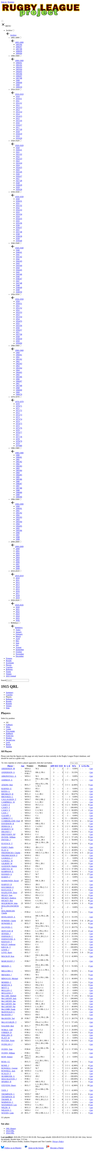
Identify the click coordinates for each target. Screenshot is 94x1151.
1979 (18, 443)
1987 (18, 486)
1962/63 (19, 364)
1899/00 (19, 53)
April (18, 639)
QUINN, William (8, 1053)
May (17, 641)
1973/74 (19, 419)
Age (22, 766)
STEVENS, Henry (8, 1085)
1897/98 (19, 49)
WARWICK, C (7, 1102)
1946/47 (19, 279)
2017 (18, 593)
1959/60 (19, 343)
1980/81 (19, 457)
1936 (18, 225)
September (20, 650)
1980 (18, 455)
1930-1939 (15, 192)
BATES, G (5, 791)
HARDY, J (5, 877)
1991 (18, 511)
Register (11, 2)
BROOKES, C (7, 797)
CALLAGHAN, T (8, 799)
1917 (18, 127)
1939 (18, 238)
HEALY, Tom (6, 895)
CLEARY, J (6, 815)
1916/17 (19, 125)
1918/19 (19, 134)
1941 (18, 254)
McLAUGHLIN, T (9, 1022)
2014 (18, 587)
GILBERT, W (6, 863)
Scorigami (10, 663)
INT (56, 766)
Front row (10, 736)
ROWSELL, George (9, 1068)
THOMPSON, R (8, 1097)
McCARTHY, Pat (8, 1006)
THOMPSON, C (8, 1094)
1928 (18, 183)
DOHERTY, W (7, 829)
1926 (18, 174)
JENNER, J (6, 934)
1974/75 (19, 424)
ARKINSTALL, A (8, 776)
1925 (18, 170)
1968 (18, 388)
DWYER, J (5, 840)
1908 (18, 80)
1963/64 (19, 368)
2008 (18, 566)
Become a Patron (57, 1148)
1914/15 (19, 116)
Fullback (9, 725)
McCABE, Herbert (8, 996)
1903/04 (19, 69)
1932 (18, 208)
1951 (18, 306)
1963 (18, 366)
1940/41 (19, 252)
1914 (18, 114)
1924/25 (19, 167)
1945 (18, 272)
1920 (18, 148)
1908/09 (19, 83)
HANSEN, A (6, 874)
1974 (18, 421)
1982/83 (19, 466)
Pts (88, 766)
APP (52, 766)
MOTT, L (5, 988)
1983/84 (19, 470)
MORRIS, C (6, 982)
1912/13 (19, 107)
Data (8, 708)
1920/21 (19, 150)
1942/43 (19, 261)
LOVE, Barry (6, 952)
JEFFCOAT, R (7, 931)
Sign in (3, 2)
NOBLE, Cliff (7, 1030)
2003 (18, 555)
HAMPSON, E (7, 871)
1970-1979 (15, 397)
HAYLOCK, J (7, 890)
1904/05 (19, 72)
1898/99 (19, 51)
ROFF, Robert (6, 1057)
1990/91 (19, 508)
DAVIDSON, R (7, 824)
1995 (18, 528)
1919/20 (19, 138)
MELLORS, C (7, 971)
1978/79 (19, 441)
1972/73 (19, 415)
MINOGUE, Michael (9, 978)
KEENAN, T (6, 942)
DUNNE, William (8, 837)
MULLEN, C (6, 990)
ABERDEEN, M (8, 769)
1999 (18, 539)
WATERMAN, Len (9, 1105)
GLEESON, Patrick (9, 866)
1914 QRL (10, 1131)
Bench (8, 744)
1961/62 (19, 359)
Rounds (9, 703)
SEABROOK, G (8, 1076)
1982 (18, 464)
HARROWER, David (10, 881)
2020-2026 (15, 600)
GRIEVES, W (7, 869)
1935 (18, 221)
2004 (18, 557)
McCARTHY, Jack (8, 998)
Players (9, 665)
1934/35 (19, 219)
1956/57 (19, 330)
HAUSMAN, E (7, 887)
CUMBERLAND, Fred (10, 821)
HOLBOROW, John (9, 903)
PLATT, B (5, 1038)
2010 (18, 578)
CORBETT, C (7, 818)
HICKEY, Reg (7, 901)
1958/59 (19, 339)
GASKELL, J (6, 858)
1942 (18, 259)
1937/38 (19, 232)
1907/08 (19, 78)
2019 (18, 598)
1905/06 (19, 74)
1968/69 (19, 390)
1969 (18, 392)
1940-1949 (15, 243)
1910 (18, 96)
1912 (18, 105)
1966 (18, 379)
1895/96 (19, 45)
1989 (18, 495)
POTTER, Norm (7, 1040)
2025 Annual (11, 676)
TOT (61, 766)
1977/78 (19, 437)
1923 (18, 161)
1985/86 (19, 479)
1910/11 (19, 99)
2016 (18, 591)
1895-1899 (15, 38)
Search (3, 680)
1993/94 (19, 522)
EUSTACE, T (6, 843)
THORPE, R (6, 1099)
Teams (8, 672)
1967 (18, 383)
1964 (18, 370)
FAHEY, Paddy (7, 847)
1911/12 (19, 103)
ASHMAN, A (6, 780)
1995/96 (19, 530)
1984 (18, 473)
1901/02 (19, 65)
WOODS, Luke (7, 1113)
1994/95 (19, 526)
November (20, 654)
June (17, 643)
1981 (18, 459)
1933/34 (19, 214)
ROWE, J (5, 1065)
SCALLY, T (6, 1073)
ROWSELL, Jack (8, 1071)
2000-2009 (15, 542)
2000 (18, 549)
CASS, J (4, 813)
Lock (8, 742)
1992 (18, 515)
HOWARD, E (6, 923)
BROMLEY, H (7, 794)
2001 (18, 551)
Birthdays (14, 623)
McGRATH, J (6, 1015)
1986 (18, 481)
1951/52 (19, 308)
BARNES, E (6, 789)
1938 (18, 234)
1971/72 (19, 410)
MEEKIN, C (6, 966)
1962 (18, 361)
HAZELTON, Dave (9, 893)
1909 (18, 85)
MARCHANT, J (7, 961)
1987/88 (19, 488)
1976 (18, 430)
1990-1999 (15, 499)
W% (74, 766)
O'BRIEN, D (6, 1032)
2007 (18, 564)
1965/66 (19, 377)
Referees (9, 669)
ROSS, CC (5, 1062)
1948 (18, 285)
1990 (18, 506)
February (19, 634)
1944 (18, 268)
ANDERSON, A (8, 772)
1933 (18, 212)
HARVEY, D (6, 884)
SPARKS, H (6, 1082)
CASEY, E (5, 805)
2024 (18, 616)
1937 (18, 230)
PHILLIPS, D (6, 1035)
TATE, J (4, 1090)
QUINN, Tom (6, 1049)
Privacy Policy (58, 1141)
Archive (9, 30)
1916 (18, 123)
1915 (18, 118)
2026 (18, 620)
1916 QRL (10, 1133)
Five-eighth (10, 731)
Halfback (9, 733)
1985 (18, 477)
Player (10, 766)
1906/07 (19, 76)
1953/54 (19, 317)
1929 (18, 187)
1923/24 (19, 163)
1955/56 (19, 326)
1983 (18, 468)
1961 (18, 357)
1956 (18, 328)
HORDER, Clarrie (8, 921)
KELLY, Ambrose (8, 944)
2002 (18, 553)
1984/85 (19, 475)
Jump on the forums (36, 1148)
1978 (18, 439)
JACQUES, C (6, 927)
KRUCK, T (6, 947)
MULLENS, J (6, 993)
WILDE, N (5, 1107)
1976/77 (19, 432)
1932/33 (19, 210)
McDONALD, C (8, 1012)
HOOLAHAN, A (8, 917)
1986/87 (19, 484)
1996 (18, 533)
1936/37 (19, 227)
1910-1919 (15, 89)
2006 (18, 562)
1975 (18, 426)
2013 (18, 585)
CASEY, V (5, 810)
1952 (18, 310)
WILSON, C (6, 1110)
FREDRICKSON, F (9, 855)
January (19, 632)
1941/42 (19, 257)
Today (18, 630)
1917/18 (19, 129)
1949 (18, 290)
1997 (18, 535)
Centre (8, 729)
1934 (18, 216)
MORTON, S (6, 985)
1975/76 (19, 428)
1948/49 (19, 287)
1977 (18, 435)
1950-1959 (15, 294)
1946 (18, 276)
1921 (18, 152)
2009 (18, 568)
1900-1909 (15, 56)
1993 (18, 519)
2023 (18, 614)
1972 (18, 413)
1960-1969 (15, 346)
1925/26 (19, 172)
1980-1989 (15, 448)
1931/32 (19, 205)
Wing (8, 727)
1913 (18, 110)
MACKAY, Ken (7, 956)
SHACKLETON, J (9, 1079)
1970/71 (19, 406)
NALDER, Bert (7, 1026)
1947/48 (19, 283)
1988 (18, 490)
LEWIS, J (5, 950)
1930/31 (19, 201)
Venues (9, 674)
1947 (18, 281)
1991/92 (19, 513)
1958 (18, 337)
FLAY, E (4, 850)
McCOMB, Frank (8, 1009)
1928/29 (19, 185)
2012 (18, 582)
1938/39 (19, 236)
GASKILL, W (7, 861)
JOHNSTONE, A (8, 939)
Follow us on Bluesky (13, 1148)
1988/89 (19, 492)
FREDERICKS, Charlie (10, 853)
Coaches (9, 667)
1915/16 (19, 121)
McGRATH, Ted (8, 1018)
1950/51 (19, 304)
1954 (18, 319)
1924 (18, 165)
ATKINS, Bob (7, 785)
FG (84, 766)
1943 (18, 263)
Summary (9, 692)
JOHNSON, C (7, 936)
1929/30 (19, 189)
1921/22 (19, 154)
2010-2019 (15, 571)
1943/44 (19, 265)
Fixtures (9, 658)
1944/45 (19, 270)
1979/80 (19, 446)
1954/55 (19, 321)
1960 (18, 353)
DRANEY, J (6, 832)
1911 (17, 101)
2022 (18, 612)
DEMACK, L (6, 826)
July (17, 645)
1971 (18, 408)
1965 (18, 375)
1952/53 (19, 312)
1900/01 (19, 63)
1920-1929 (15, 141)
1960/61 (19, 355)
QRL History (11, 1129)
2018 (18, 596)
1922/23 (19, 159)
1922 (18, 156)
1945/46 (19, 274)
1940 (18, 250)
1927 (18, 178)
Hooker (9, 738)
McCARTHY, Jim (8, 1001)
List (91, 769)
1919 (18, 136)
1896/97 (19, 47)
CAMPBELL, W (8, 802)
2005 (18, 560)
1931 (18, 203)
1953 (18, 315)
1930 (18, 199)
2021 (18, 609)
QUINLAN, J (6, 1044)
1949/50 (19, 292)
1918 (18, 132)
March (18, 636)
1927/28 (19, 181)
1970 (18, 404)
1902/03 (19, 67)
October (19, 652)
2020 (18, 607)
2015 (18, 589)
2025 (18, 618)
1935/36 (19, 223)
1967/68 (19, 386)
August (18, 647)
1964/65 (19, 372)
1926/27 (19, 176)
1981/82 (19, 462)
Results (9, 661)
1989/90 (19, 497)
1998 (18, 537)
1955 (18, 323)
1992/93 (19, 517)
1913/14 (19, 112)
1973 (18, 417)
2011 (17, 580)
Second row (10, 740)
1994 (18, 524)
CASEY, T (5, 807)
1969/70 (19, 394)
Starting (9, 747)
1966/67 (19, 381)
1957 (18, 332)
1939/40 (19, 241)
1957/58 (19, 334)
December (20, 656)
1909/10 (19, 87)
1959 (18, 341)
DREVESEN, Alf (8, 834)
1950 (18, 301)
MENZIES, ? (6, 975)
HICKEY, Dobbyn (8, 898)
